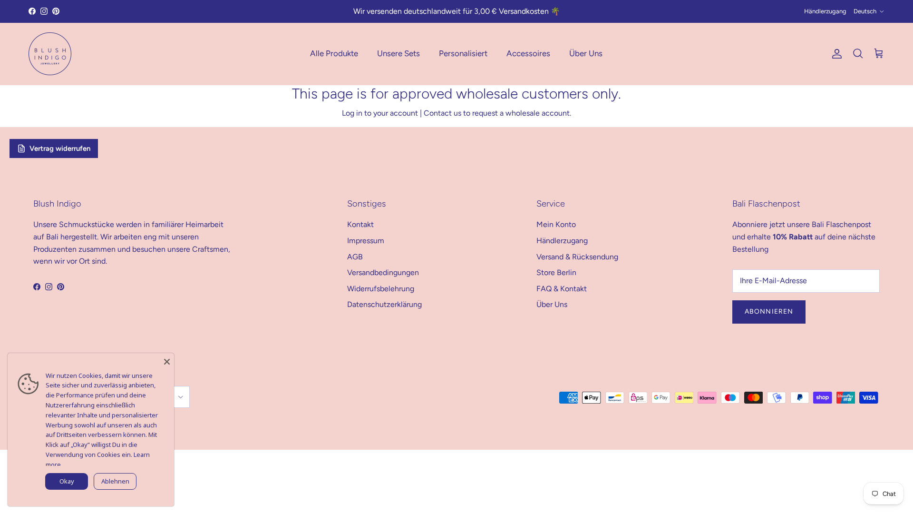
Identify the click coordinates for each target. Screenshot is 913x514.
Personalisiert (463, 53)
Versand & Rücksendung (577, 256)
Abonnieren (769, 311)
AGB (355, 256)
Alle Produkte (334, 53)
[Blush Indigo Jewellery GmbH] (50, 53)
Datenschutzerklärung (384, 304)
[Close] (167, 360)
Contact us (442, 113)
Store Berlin (556, 272)
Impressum (365, 240)
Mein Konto (556, 224)
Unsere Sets (398, 53)
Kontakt (360, 224)
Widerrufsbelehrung (380, 288)
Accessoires (528, 53)
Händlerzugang (825, 11)
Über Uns (585, 53)
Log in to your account (380, 113)
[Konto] (835, 53)
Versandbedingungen (383, 272)
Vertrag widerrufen (59, 148)
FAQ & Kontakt (561, 288)
